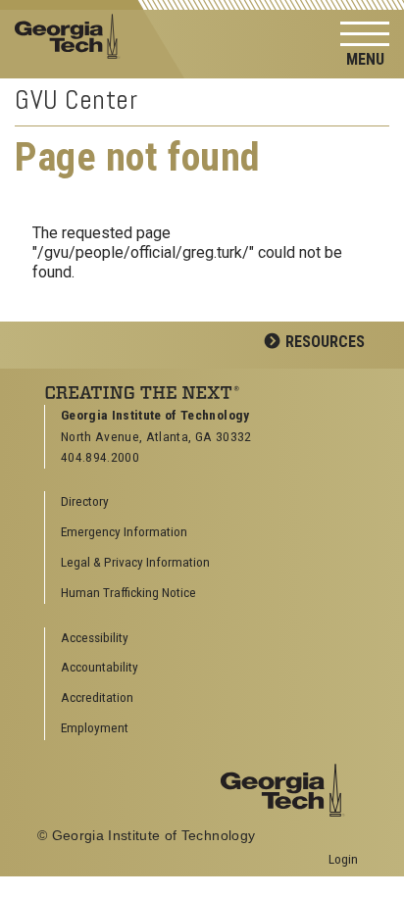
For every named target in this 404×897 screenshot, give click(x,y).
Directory (85, 501)
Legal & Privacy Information (135, 562)
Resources (325, 341)
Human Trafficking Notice (128, 592)
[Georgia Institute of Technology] (73, 34)
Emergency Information (124, 531)
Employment (94, 727)
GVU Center (76, 99)
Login (343, 859)
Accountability (99, 666)
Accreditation (97, 697)
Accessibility (94, 637)
